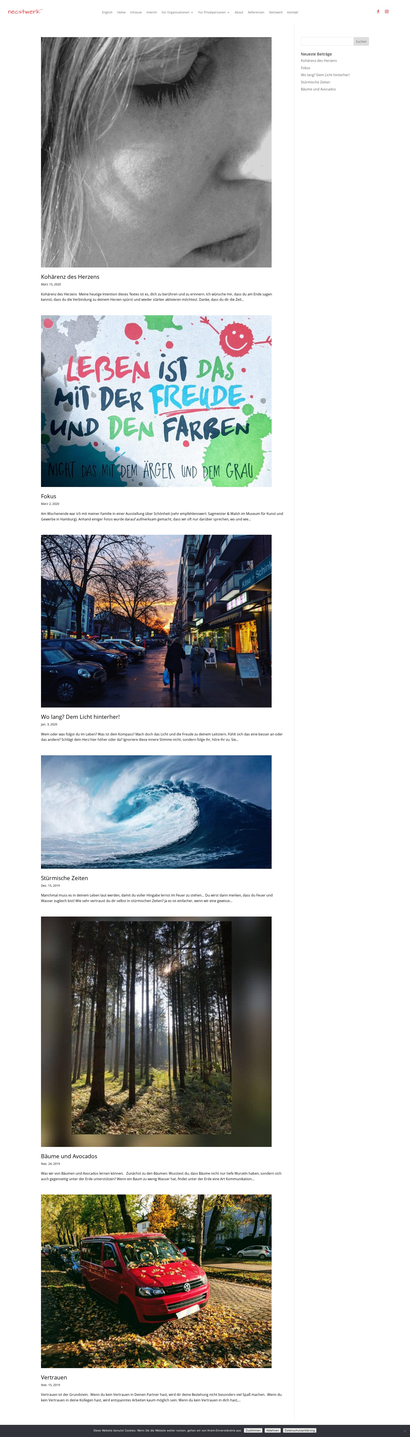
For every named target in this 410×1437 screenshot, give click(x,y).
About (239, 12)
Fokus (48, 496)
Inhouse (136, 12)
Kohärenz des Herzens (70, 276)
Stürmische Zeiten (64, 878)
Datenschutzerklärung (300, 1430)
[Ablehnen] (405, 1431)
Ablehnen (272, 1430)
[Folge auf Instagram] (386, 11)
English (107, 12)
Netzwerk (276, 12)
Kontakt (292, 12)
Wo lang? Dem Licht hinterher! (80, 717)
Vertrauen (55, 1377)
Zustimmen (253, 1430)
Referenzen (256, 12)
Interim (151, 12)
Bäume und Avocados (69, 1156)
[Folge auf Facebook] (378, 11)
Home (121, 12)
